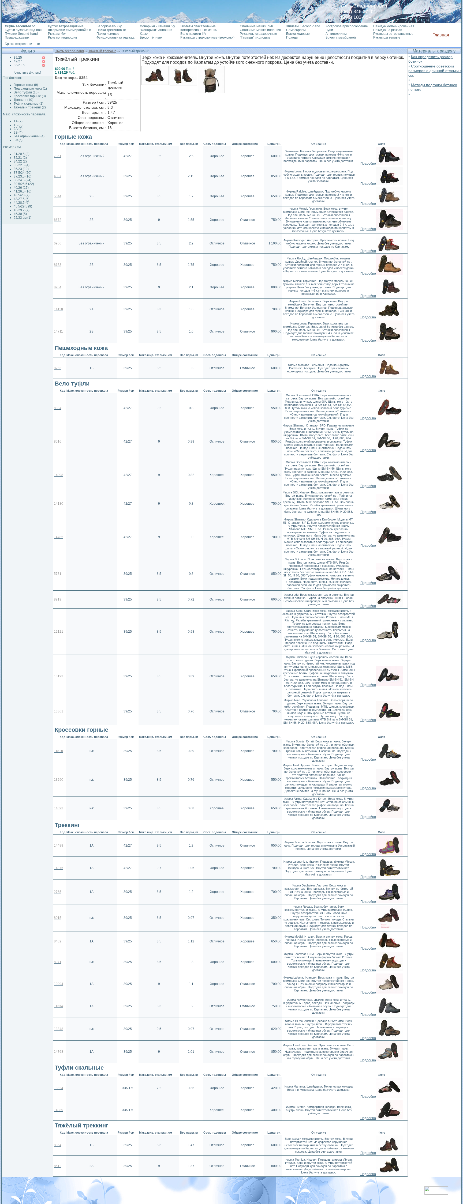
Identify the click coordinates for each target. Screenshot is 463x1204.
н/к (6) (18, 140)
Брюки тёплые (151, 37)
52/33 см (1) (22, 218)
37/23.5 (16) (22, 176)
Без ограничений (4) (29, 136)
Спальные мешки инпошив (260, 30)
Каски (144, 34)
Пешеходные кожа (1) (30, 88)
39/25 (18, 57)
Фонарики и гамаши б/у (157, 26)
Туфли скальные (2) (28, 103)
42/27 (18, 61)
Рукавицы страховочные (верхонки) (207, 37)
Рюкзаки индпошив (62, 37)
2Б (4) (18, 132)
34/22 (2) (20, 161)
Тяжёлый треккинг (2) (30, 107)
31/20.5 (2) (21, 154)
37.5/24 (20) (22, 173)
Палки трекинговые (111, 30)
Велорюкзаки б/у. (109, 26)
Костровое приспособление (347, 26)
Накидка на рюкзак (387, 30)
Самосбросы (296, 30)
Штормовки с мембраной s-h (69, 30)
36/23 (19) (21, 169)
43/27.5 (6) (21, 199)
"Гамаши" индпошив (255, 37)
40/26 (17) (21, 188)
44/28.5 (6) (21, 203)
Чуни (329, 30)
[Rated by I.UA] (436, 1193)
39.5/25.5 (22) (24, 184)
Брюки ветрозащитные (22, 44)
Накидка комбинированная (393, 26)
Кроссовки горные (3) (30, 96)
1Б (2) (18, 125)
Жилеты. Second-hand (303, 26)
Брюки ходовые (298, 34)
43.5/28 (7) (21, 195)
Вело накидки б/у (193, 34)
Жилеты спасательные (198, 26)
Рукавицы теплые (386, 37)
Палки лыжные (107, 34)
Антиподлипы (336, 34)
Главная (440, 35)
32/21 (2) (20, 158)
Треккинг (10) (23, 100)
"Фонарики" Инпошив (156, 30)
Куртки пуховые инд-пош (24, 30)
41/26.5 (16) (22, 191)
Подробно (368, 163)
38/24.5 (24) (22, 180)
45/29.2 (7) (21, 210)
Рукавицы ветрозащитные (393, 34)
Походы (292, 37)
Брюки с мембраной (341, 37)
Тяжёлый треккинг (102, 51)
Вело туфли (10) (26, 92)
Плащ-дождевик (17, 37)
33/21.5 (19, 65)
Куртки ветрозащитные (66, 26)
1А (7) (18, 121)
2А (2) (18, 129)
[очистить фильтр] (27, 72)
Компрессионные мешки (199, 30)
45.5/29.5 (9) (23, 206)
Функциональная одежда (115, 37)
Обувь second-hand (69, 51)
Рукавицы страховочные (258, 34)
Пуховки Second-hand (21, 34)
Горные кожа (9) (26, 85)
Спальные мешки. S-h (256, 26)
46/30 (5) (20, 214)
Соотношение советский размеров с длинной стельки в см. (435, 70)
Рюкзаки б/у (57, 34)
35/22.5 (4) (21, 165)
